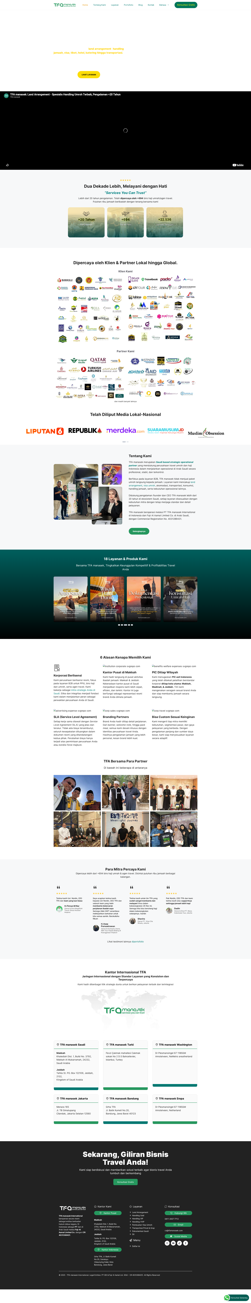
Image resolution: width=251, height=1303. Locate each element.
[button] (124, 441)
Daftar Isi (136, 1246)
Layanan (115, 5)
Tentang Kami (99, 5)
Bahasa (162, 5)
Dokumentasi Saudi (140, 1231)
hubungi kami (64, 75)
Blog (140, 5)
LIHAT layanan (89, 75)
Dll (133, 1234)
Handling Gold (138, 1215)
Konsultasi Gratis (186, 5)
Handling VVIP (138, 1222)
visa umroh (149, 485)
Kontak (151, 5)
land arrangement (100, 48)
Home (85, 5)
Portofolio (128, 5)
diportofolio (138, 941)
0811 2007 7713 (172, 1219)
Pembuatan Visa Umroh (142, 1225)
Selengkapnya (139, 531)
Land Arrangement (140, 1212)
